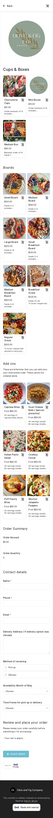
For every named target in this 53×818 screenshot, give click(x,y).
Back (10, 5)
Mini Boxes (34, 99)
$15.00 (31, 104)
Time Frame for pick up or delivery (22, 702)
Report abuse (30, 801)
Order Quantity (11, 553)
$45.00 (7, 148)
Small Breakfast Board (34, 245)
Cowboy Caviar (33, 456)
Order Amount (11, 537)
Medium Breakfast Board (9, 292)
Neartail (19, 801)
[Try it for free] (26, 765)
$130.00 (8, 201)
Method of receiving (14, 661)
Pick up (12, 667)
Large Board (11, 242)
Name (7, 581)
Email (7, 614)
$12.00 (7, 107)
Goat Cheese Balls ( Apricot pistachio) (36, 410)
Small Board (11, 197)
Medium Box (11, 144)
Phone (7, 597)
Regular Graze (8, 339)
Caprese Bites (12, 407)
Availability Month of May (17, 685)
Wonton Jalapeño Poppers (33, 502)
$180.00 (32, 205)
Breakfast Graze (34, 291)
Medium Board (32, 199)
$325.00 (32, 297)
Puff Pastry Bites (10, 501)
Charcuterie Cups (11, 101)
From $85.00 (10, 411)
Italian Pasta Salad (11, 456)
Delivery (12, 675)
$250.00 (8, 246)
